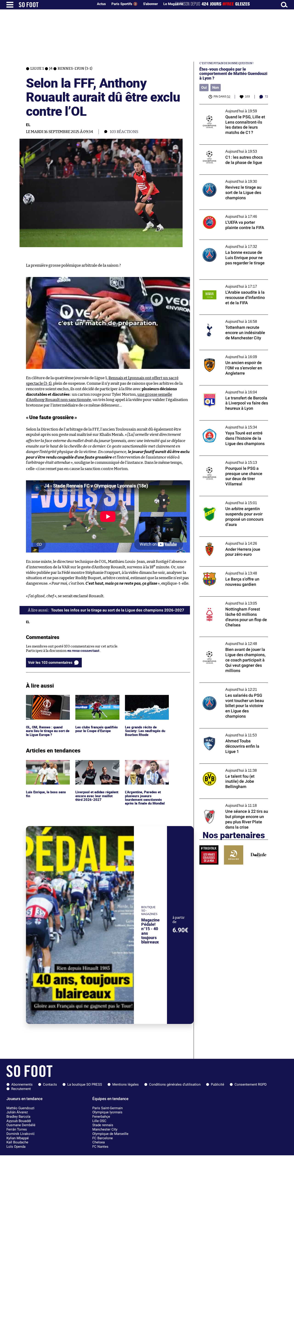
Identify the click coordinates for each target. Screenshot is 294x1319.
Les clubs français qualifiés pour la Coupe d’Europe (96, 699)
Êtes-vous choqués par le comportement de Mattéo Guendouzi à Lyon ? (233, 73)
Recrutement (21, 1089)
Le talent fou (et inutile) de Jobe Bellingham (224, 768)
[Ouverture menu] (9, 5)
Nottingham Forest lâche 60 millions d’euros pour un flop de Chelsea (228, 601)
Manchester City (104, 1129)
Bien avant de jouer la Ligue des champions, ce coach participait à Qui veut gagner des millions (233, 643)
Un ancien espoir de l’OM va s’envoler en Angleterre (231, 354)
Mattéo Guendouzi (20, 1108)
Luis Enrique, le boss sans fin (46, 764)
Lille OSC (99, 1121)
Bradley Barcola (18, 1116)
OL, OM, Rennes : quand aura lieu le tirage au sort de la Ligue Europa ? (46, 701)
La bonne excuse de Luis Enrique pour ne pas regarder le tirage (232, 244)
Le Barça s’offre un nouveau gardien (228, 568)
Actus (101, 4)
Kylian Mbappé (17, 1138)
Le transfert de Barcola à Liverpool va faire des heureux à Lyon (233, 389)
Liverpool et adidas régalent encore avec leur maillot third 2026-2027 (95, 766)
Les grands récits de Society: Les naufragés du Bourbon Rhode (145, 701)
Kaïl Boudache (17, 1142)
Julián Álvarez (17, 1112)
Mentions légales (125, 1084)
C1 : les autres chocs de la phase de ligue (230, 146)
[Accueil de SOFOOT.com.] (55, 5)
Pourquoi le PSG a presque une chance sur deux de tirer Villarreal (233, 460)
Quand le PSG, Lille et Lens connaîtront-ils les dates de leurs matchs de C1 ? (233, 108)
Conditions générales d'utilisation (175, 1084)
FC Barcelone (102, 1138)
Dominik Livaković (20, 1134)
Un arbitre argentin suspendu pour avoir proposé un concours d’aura (232, 500)
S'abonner (150, 4)
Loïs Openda (15, 1147)
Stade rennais (102, 1125)
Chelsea (98, 1142)
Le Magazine (173, 4)
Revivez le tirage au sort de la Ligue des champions (230, 179)
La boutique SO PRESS (84, 1084)
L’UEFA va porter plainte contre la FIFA (230, 211)
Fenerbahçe (101, 1116)
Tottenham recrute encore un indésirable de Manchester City (232, 319)
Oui (204, 87)
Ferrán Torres (16, 1129)
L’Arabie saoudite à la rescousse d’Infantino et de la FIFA (224, 284)
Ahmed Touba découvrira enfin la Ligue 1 (232, 730)
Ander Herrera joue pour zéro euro (227, 538)
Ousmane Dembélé (20, 1125)
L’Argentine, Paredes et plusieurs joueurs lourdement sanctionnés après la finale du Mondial (145, 768)
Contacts (50, 1084)
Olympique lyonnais (107, 1112)
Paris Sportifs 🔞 (124, 4)
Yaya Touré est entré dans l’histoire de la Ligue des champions (231, 425)
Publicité (217, 1084)
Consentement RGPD (251, 1084)
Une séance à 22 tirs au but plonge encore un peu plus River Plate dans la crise (232, 803)
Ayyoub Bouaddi (18, 1121)
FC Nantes (100, 1147)
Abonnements (22, 1084)
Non (215, 87)
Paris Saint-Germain (107, 1108)
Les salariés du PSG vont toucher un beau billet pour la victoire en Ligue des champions (232, 689)
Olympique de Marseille (110, 1134)
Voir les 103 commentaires (50, 662)
